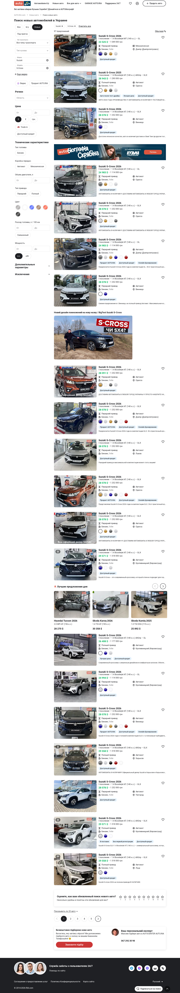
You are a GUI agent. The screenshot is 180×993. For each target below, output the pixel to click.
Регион (19, 91)
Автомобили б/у (41, 3)
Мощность (20, 243)
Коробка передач (23, 161)
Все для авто (73, 3)
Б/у (27, 27)
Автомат (21, 166)
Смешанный (22, 235)
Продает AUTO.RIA (39, 83)
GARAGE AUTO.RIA (93, 3)
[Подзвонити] (163, 968)
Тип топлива (20, 147)
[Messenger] (139, 968)
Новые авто (58, 3)
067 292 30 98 (128, 940)
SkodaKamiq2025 (141, 620)
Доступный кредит (26, 134)
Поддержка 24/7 (112, 3)
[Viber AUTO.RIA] (147, 968)
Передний (21, 194)
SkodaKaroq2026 (103, 620)
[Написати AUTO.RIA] (155, 968)
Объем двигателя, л (24, 174)
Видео (23, 83)
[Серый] (18, 207)
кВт (27, 256)
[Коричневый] (39, 207)
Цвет (17, 202)
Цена (18, 106)
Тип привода (21, 188)
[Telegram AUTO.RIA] (132, 968)
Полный (35, 194)
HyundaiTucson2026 (65, 620)
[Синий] (32, 207)
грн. (34, 119)
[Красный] (45, 207)
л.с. (18, 256)
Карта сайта (88, 981)
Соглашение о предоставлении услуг (31, 981)
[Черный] (18, 214)
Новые (37, 27)
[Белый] (25, 207)
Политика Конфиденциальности (65, 981)
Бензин (20, 153)
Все (18, 27)
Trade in (22, 126)
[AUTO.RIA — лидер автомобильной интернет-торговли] (22, 3)
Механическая (37, 166)
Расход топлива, (27, 222)
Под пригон (22, 34)
